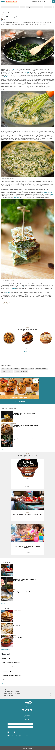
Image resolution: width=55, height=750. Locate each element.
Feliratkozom (29, 727)
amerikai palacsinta (17, 610)
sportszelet (15, 7)
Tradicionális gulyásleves (18, 637)
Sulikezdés (27, 478)
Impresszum (27, 718)
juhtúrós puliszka (38, 7)
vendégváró (16, 197)
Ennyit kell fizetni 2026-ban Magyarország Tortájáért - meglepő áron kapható (25, 580)
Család (14, 411)
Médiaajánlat (27, 719)
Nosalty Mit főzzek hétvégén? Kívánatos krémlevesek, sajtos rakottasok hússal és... (25, 592)
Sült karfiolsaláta (6, 679)
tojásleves (17, 371)
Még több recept (27, 351)
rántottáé (12, 69)
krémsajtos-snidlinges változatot (38, 88)
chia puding (4, 371)
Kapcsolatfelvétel (27, 716)
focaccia (9, 345)
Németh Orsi (27, 486)
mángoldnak (8, 292)
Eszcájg (2, 12)
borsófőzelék (24, 371)
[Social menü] (42, 1)
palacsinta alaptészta (17, 623)
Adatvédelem (27, 715)
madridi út (26, 72)
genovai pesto (46, 286)
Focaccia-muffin (9, 347)
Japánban (50, 192)
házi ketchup (16, 368)
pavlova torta (9, 368)
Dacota (4, 19)
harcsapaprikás (48, 7)
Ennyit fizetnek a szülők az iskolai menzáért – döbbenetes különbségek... (27, 547)
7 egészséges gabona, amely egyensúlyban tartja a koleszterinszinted (24, 414)
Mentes (14, 589)
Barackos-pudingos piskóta (46, 347)
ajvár (3, 368)
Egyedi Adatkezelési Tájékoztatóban (21, 741)
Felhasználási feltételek (27, 714)
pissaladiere (13, 288)
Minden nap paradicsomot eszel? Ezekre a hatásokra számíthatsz (27, 514)
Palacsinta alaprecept (18, 625)
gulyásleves (15, 635)
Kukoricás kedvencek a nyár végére (12, 693)
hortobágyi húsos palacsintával (15, 191)
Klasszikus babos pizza (7, 671)
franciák (4, 283)
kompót (27, 345)
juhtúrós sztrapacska (6, 7)
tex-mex (51, 194)
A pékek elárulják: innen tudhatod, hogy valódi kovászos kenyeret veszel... (25, 426)
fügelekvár (31, 368)
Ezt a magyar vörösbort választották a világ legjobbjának (23, 438)
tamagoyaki (44, 192)
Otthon (14, 435)
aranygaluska (30, 7)
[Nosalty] (3, 1)
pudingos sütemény (45, 345)
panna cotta (24, 368)
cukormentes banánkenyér (41, 368)
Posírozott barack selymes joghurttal (27, 347)
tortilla (6, 76)
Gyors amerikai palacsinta (19, 613)
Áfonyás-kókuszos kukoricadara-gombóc (12, 675)
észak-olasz (22, 286)
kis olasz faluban (36, 85)
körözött (11, 371)
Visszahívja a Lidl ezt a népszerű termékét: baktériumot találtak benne (27, 482)
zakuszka (22, 7)
